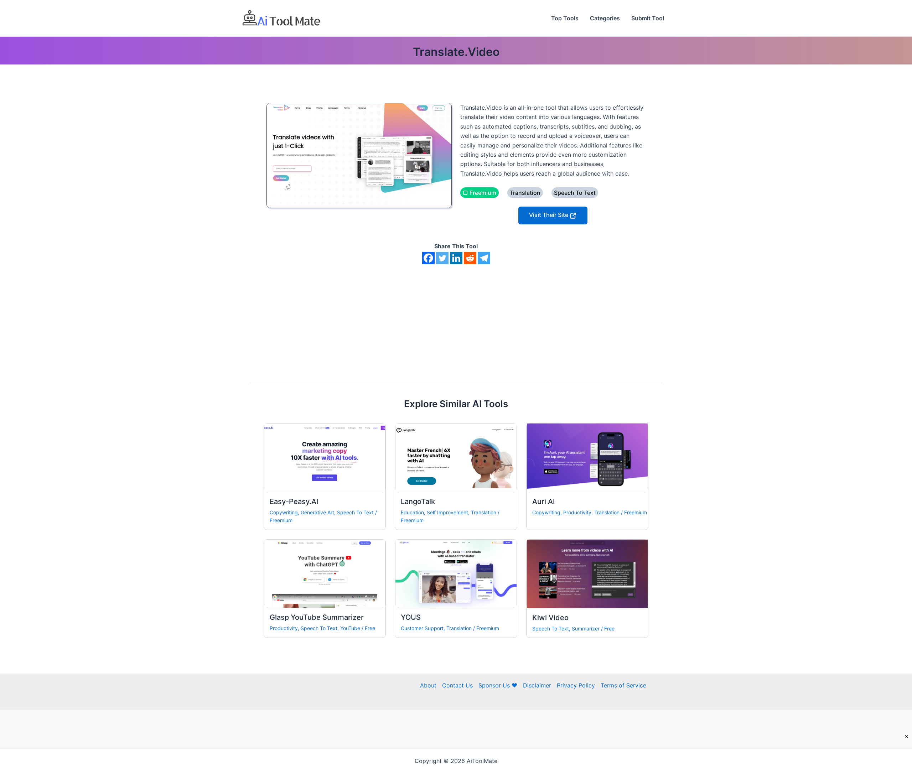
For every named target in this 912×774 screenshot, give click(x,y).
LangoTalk (418, 501)
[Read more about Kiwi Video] (587, 573)
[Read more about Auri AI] (587, 457)
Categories (605, 18)
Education (412, 512)
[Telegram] (484, 258)
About (428, 685)
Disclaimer (537, 685)
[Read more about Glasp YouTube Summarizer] (324, 573)
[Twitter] (442, 258)
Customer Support (422, 628)
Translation (483, 512)
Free (370, 628)
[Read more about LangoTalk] (455, 457)
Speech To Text (355, 512)
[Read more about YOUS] (455, 573)
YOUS (411, 617)
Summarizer (586, 628)
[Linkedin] (456, 258)
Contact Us (457, 685)
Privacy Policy (576, 685)
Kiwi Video (550, 617)
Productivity (577, 512)
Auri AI (543, 501)
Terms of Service (623, 685)
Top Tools (565, 18)
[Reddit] (470, 258)
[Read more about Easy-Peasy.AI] (324, 457)
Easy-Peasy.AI (294, 501)
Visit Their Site (549, 214)
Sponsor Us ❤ (497, 685)
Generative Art (317, 512)
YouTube (350, 628)
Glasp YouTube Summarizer (317, 617)
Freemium (281, 520)
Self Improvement (447, 512)
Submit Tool (647, 18)
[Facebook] (428, 258)
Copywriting (284, 512)
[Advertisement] (456, 318)
